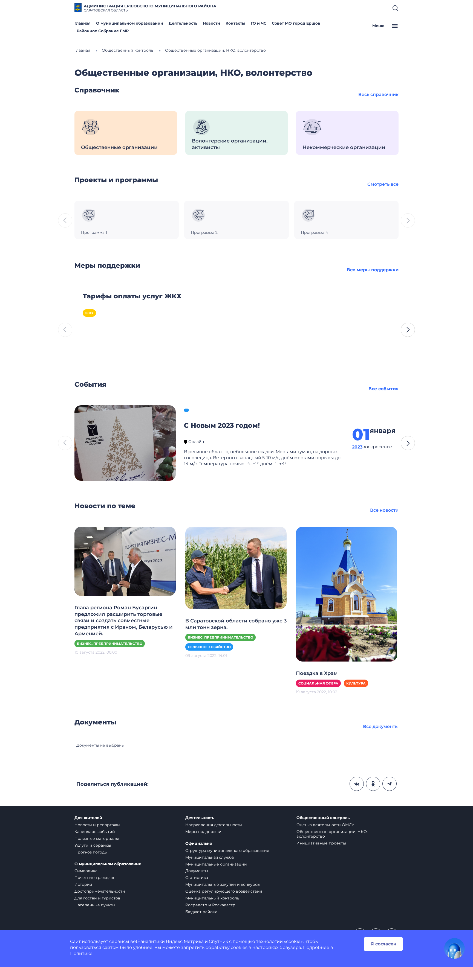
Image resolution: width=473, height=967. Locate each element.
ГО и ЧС (258, 23)
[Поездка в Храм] (346, 593)
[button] (408, 330)
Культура (356, 683)
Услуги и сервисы (92, 845)
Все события (383, 388)
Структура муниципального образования (227, 850)
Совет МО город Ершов (296, 23)
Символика (85, 870)
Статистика (196, 877)
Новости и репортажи (97, 824)
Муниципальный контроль (212, 898)
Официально (198, 843)
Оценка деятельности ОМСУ (325, 824)
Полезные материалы (96, 838)
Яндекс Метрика (185, 941)
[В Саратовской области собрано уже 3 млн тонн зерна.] (236, 567)
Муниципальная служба (209, 857)
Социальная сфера (318, 683)
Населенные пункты (94, 904)
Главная (82, 23)
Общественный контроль (323, 817)
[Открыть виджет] (454, 948)
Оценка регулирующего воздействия (223, 891)
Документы (196, 870)
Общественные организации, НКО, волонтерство (332, 834)
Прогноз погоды (91, 852)
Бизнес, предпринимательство (109, 644)
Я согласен (383, 943)
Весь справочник (378, 94)
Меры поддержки (203, 831)
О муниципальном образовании (129, 23)
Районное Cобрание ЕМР (103, 30)
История (83, 884)
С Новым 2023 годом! (222, 425)
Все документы (381, 726)
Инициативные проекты (321, 843)
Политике (81, 953)
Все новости (384, 510)
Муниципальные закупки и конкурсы (222, 884)
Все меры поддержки (373, 269)
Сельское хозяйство (209, 647)
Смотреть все (383, 184)
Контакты (235, 23)
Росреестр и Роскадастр (210, 904)
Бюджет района (201, 911)
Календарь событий (94, 831)
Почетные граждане (95, 877)
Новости (211, 23)
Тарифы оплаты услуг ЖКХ (132, 296)
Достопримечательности (99, 891)
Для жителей (88, 817)
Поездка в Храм (317, 673)
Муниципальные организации (216, 864)
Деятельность (183, 23)
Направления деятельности (213, 824)
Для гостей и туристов (97, 898)
